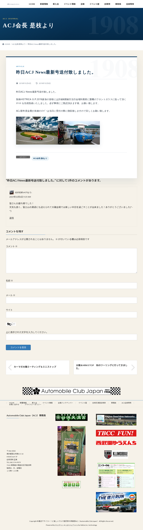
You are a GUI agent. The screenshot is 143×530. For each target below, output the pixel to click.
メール (10, 295)
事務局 (113, 403)
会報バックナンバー (65, 403)
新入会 (34, 403)
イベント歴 (82, 403)
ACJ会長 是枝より (40, 158)
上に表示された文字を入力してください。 (27, 332)
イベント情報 (47, 403)
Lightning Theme (71, 525)
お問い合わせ (14, 404)
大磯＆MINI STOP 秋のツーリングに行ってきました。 (101, 367)
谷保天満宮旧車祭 (99, 403)
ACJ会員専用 (126, 403)
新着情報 (23, 403)
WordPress (59, 525)
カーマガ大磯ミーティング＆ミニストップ (35, 366)
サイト (9, 309)
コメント (11, 246)
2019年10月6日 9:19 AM (20, 197)
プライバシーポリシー (33, 404)
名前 (9, 280)
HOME (11, 403)
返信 (11, 217)
